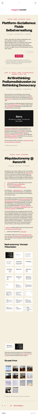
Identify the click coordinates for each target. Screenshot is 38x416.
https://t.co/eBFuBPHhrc (19, 184)
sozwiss (11, 34)
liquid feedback (13, 61)
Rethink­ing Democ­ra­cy (15, 105)
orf (23, 61)
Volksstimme (30, 51)
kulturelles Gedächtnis (27, 72)
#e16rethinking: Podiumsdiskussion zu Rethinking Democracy (19, 81)
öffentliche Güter (20, 61)
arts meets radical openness (14, 396)
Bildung (6, 72)
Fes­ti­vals (29, 172)
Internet (15, 19)
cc (27, 355)
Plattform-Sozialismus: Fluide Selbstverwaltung (19, 26)
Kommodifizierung (9, 60)
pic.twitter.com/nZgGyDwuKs (14, 229)
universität (20, 63)
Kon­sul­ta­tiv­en (22, 131)
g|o (10, 72)
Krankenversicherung (17, 60)
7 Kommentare (27, 165)
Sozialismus (8, 63)
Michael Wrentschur (18, 134)
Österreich (26, 61)
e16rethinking (9, 106)
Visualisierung (24, 154)
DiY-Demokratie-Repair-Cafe (12, 201)
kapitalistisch (21, 19)
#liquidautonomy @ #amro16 (19, 160)
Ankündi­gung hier (17, 190)
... (5, 413)
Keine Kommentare (28, 89)
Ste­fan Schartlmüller (25, 199)
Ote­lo (11, 236)
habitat (20, 396)
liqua (28, 236)
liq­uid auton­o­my (13, 137)
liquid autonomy (24, 60)
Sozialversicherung (14, 63)
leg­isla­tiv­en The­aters (12, 136)
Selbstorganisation (14, 62)
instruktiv (10, 19)
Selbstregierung (21, 62)
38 (11, 405)
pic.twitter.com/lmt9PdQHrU (14, 185)
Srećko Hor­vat (8, 128)
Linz (23, 396)
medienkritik (14, 74)
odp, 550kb (24, 354)
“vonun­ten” (23, 205)
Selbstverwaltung (27, 62)
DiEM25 (16, 128)
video (25, 74)
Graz (10, 145)
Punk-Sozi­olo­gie (19, 236)
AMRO (7, 396)
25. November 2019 (19, 34)
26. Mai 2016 (23, 187)
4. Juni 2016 (19, 165)
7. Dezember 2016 (18, 89)
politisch (28, 19)
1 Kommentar (28, 34)
